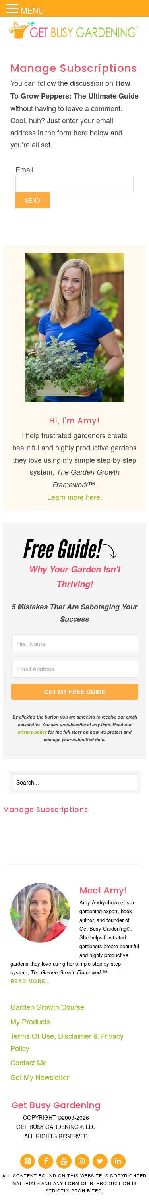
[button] (13, 9)
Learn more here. (74, 496)
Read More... (30, 981)
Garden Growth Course (47, 1006)
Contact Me (28, 1062)
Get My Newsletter (39, 1077)
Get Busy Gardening (74, 31)
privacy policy (32, 732)
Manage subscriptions (45, 809)
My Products (30, 1021)
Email (24, 169)
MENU (32, 10)
